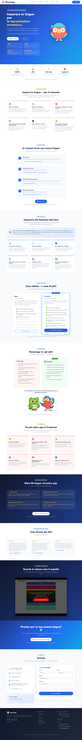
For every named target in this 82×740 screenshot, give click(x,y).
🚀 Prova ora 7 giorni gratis (55, 330)
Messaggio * (41, 681)
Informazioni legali (14, 688)
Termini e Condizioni (47, 736)
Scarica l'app (40, 720)
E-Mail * (58, 670)
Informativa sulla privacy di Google (41, 596)
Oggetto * (41, 675)
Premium (51, 1)
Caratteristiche (33, 1)
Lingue (46, 1)
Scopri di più (25, 38)
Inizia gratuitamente (26, 331)
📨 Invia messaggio (56, 693)
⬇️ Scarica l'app (13, 38)
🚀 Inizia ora (76, 2)
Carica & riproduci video (41, 599)
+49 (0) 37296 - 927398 (16, 673)
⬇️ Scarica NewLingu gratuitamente (41, 639)
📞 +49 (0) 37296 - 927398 (64, 716)
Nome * (40, 670)
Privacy (20, 688)
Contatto (56, 1)
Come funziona (41, 1)
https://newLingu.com (15, 680)
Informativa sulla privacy (60, 696)
